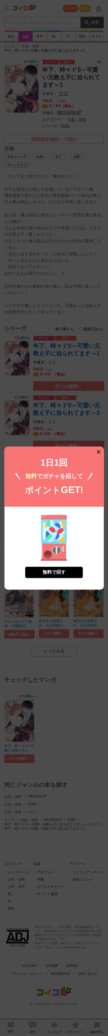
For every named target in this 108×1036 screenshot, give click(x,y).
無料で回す (54, 572)
